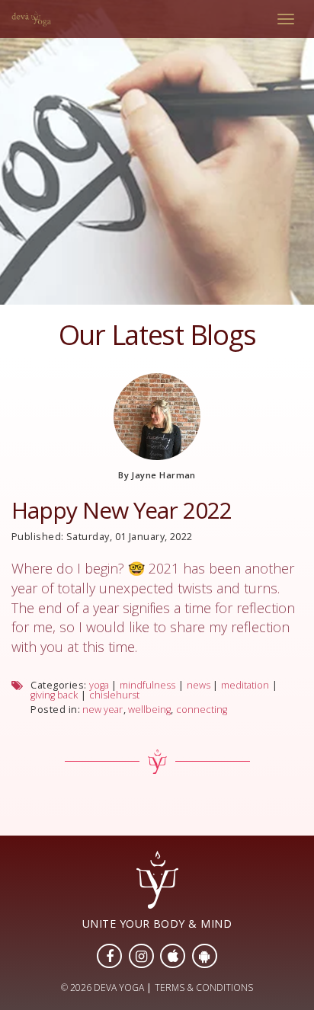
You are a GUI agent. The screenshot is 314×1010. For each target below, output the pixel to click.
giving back (54, 695)
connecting (201, 709)
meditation (245, 685)
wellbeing (149, 709)
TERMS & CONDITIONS (204, 987)
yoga (99, 685)
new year (102, 709)
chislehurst (114, 695)
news (198, 685)
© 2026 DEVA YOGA (102, 987)
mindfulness (147, 685)
